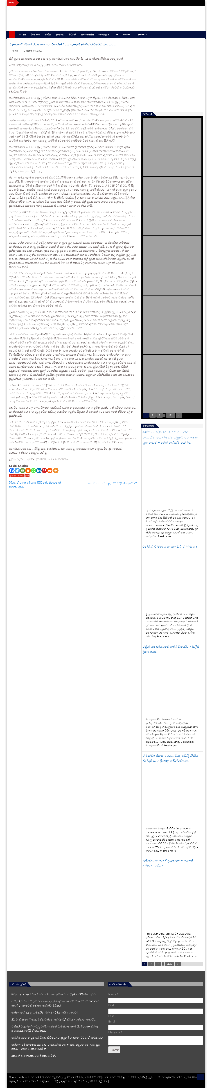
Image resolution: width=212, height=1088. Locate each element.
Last (111, 1016)
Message (115, 1032)
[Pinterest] (44, 470)
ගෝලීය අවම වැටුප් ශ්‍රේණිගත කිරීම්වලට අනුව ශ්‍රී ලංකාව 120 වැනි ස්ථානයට (57, 1037)
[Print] (28, 470)
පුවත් (27, 476)
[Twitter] (17, 470)
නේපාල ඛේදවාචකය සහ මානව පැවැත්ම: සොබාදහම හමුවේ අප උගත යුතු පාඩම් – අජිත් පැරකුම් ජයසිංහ (170, 437)
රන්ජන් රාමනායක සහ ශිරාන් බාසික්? (169, 546)
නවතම (22, 34)
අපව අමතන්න (87, 34)
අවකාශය (60, 34)
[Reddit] (49, 470)
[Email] (22, 470)
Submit (114, 1050)
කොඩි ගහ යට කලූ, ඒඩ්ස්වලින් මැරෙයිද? (112, 483)
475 (169, 964)
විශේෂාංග (35, 34)
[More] (55, 470)
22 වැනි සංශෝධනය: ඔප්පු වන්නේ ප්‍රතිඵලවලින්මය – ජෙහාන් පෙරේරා (53, 1019)
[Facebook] (11, 470)
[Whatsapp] (33, 470)
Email (112, 1021)
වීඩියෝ (72, 34)
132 (171, 415)
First (111, 1005)
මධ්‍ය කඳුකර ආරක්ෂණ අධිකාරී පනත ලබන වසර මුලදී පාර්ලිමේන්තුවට (53, 994)
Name (113, 994)
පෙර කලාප (103, 34)
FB (117, 34)
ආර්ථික (47, 34)
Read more (164, 536)
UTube (126, 34)
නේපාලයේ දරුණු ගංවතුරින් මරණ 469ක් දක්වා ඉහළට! (44, 1012)
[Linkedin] (39, 470)
